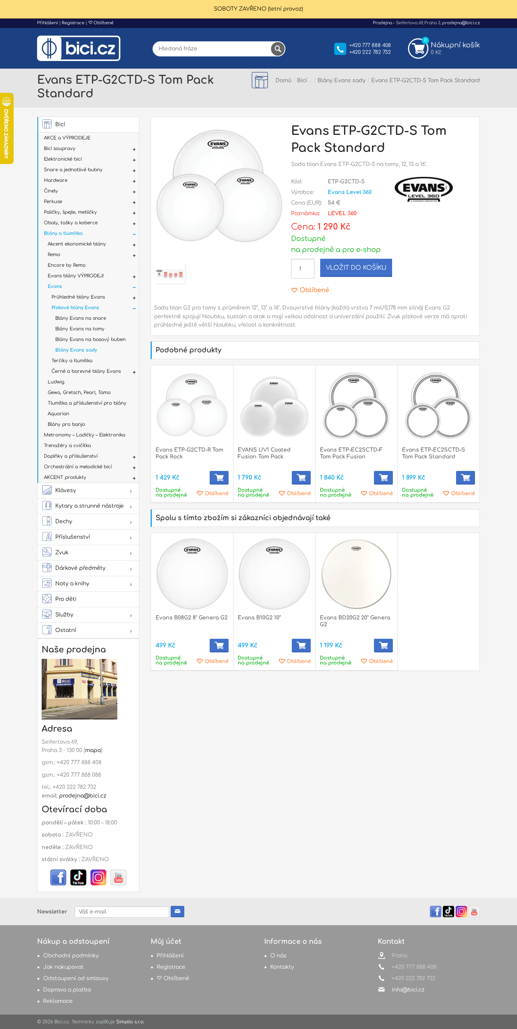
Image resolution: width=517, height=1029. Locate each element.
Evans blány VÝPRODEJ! (76, 275)
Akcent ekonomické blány (77, 244)
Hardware (55, 180)
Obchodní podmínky (71, 956)
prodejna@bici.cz (461, 22)
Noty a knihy (72, 583)
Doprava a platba (67, 990)
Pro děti (65, 599)
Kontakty (282, 967)
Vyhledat (277, 48)
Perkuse (53, 201)
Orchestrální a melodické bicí (78, 466)
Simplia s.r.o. (130, 1021)
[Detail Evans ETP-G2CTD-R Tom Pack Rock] (192, 406)
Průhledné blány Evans (78, 297)
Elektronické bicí (63, 159)
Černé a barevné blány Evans (86, 371)
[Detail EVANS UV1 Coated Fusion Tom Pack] (274, 406)
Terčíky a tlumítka (71, 360)
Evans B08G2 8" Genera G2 (191, 618)
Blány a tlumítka (63, 233)
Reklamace (58, 1001)
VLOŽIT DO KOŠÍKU (356, 267)
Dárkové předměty (80, 568)
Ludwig (56, 382)
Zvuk (62, 552)
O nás (278, 956)
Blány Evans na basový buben (90, 339)
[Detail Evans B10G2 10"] (274, 574)
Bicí (60, 124)
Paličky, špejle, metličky (70, 212)
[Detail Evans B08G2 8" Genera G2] (192, 574)
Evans (55, 286)
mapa (93, 750)
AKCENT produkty (65, 477)
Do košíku (219, 478)
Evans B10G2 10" (259, 618)
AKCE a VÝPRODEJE (67, 138)
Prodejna (382, 22)
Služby (64, 615)
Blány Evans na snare (80, 318)
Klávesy (65, 490)
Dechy (63, 521)
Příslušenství (72, 537)
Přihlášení (47, 22)
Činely (51, 191)
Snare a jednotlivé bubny (73, 169)
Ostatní (65, 630)
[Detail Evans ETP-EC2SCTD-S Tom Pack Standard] (438, 406)
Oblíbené (103, 22)
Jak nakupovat (63, 967)
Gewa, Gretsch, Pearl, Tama (79, 392)
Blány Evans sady (76, 350)
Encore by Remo (67, 265)
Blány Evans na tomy (79, 329)
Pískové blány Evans (75, 307)
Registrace (73, 22)
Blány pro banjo (66, 424)
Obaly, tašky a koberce (71, 222)
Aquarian (58, 413)
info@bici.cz (408, 990)
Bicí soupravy (59, 148)
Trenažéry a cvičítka (67, 445)
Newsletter (52, 912)
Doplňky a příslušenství (71, 456)
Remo (54, 254)
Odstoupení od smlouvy (76, 978)
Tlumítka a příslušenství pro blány (87, 403)
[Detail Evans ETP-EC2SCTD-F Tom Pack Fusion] (356, 406)
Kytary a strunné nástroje (89, 506)
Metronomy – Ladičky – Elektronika (84, 435)
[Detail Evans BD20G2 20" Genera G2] (356, 574)
